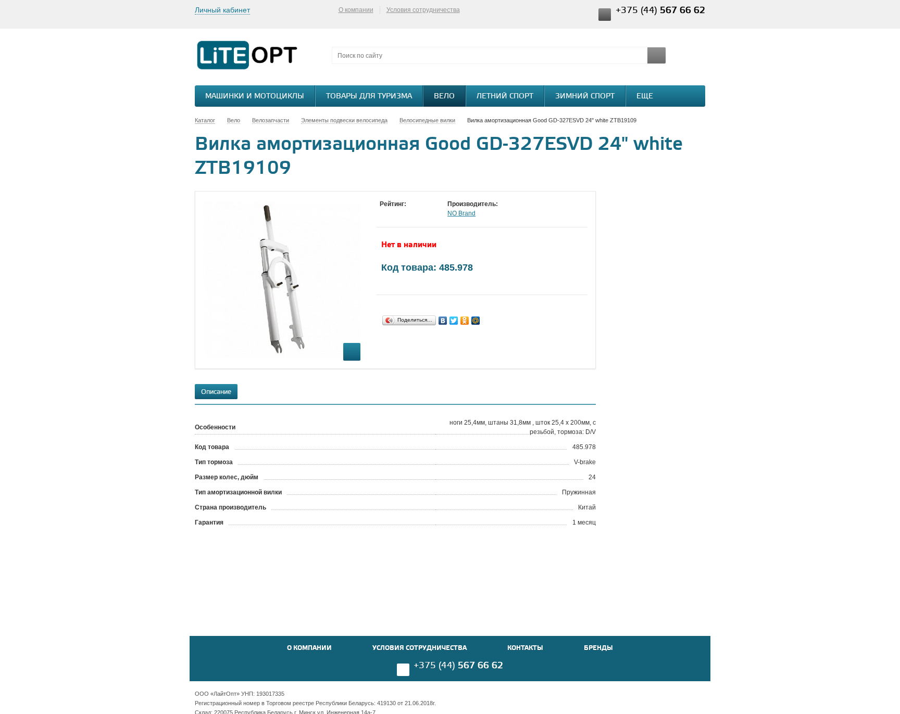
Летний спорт (505, 96)
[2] (395, 214)
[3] (406, 214)
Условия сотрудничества (423, 10)
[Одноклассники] (464, 320)
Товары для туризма (369, 96)
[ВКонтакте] (443, 320)
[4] (416, 214)
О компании (356, 10)
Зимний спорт (585, 96)
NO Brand (461, 213)
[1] (385, 214)
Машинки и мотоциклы (254, 96)
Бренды (598, 648)
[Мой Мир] (475, 320)
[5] (426, 214)
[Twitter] (453, 320)
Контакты (525, 648)
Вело (444, 96)
